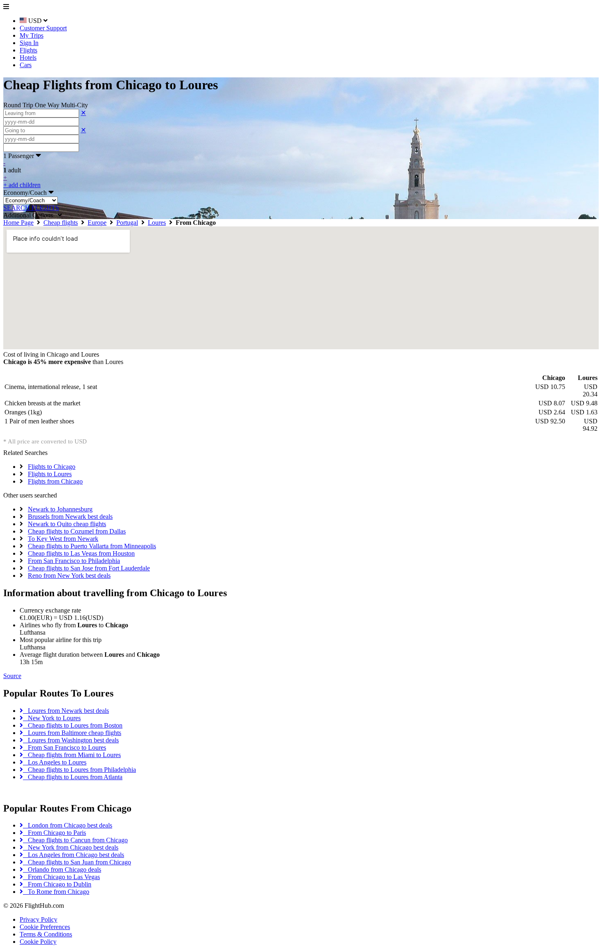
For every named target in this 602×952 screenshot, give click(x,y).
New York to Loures (52, 718)
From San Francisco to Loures (64, 747)
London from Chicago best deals (67, 825)
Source (12, 675)
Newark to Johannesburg (60, 509)
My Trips (31, 35)
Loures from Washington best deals (71, 740)
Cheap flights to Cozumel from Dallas (77, 531)
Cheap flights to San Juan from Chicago (77, 862)
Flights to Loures (50, 473)
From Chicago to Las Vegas (61, 876)
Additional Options (30, 215)
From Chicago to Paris (54, 832)
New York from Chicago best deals (70, 847)
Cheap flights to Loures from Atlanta (72, 776)
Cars (26, 64)
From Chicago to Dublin (57, 884)
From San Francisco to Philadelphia (74, 560)
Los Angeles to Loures (54, 762)
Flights (28, 50)
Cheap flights (60, 222)
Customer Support (43, 28)
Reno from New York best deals (69, 575)
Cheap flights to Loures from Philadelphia (79, 769)
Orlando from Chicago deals (62, 869)
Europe (97, 222)
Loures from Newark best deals (66, 710)
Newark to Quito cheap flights (67, 523)
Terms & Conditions (46, 934)
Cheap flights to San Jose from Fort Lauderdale (89, 568)
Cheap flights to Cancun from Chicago (75, 840)
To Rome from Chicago (56, 891)
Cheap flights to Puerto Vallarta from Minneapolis (92, 546)
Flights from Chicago (55, 481)
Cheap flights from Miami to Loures (72, 754)
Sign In (29, 42)
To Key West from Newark (63, 538)
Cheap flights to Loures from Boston (72, 725)
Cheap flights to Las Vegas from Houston (81, 553)
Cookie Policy (38, 941)
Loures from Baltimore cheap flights (72, 732)
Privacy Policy (38, 919)
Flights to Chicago (51, 466)
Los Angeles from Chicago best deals (73, 854)
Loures (157, 222)
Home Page (18, 222)
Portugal (127, 222)
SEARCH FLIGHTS (31, 207)
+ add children (22, 184)
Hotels (28, 57)
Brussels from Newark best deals (70, 516)
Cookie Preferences (45, 926)
